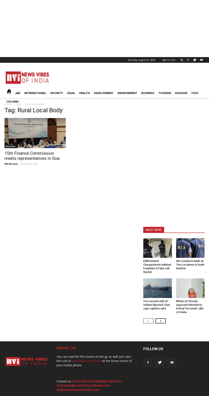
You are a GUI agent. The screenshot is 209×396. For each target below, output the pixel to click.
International (35, 93)
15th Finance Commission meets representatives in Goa (32, 156)
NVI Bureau (11, 163)
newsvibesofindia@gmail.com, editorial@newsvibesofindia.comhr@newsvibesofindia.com (89, 385)
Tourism (164, 93)
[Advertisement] (104, 28)
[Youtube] (201, 60)
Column (12, 101)
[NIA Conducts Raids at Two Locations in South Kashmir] (190, 248)
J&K (18, 93)
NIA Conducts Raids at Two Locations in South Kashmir (190, 264)
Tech (194, 93)
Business (147, 93)
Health (84, 93)
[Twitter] (195, 60)
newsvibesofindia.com (86, 361)
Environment (127, 93)
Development (103, 93)
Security (56, 93)
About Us (66, 347)
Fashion (181, 93)
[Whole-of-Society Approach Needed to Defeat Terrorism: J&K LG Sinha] (190, 288)
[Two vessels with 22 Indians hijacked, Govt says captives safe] (157, 288)
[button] (182, 59)
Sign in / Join (169, 59)
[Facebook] (188, 60)
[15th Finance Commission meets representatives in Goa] (35, 133)
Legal (71, 93)
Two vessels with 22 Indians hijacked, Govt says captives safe (156, 305)
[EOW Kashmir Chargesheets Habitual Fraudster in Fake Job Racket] (157, 248)
